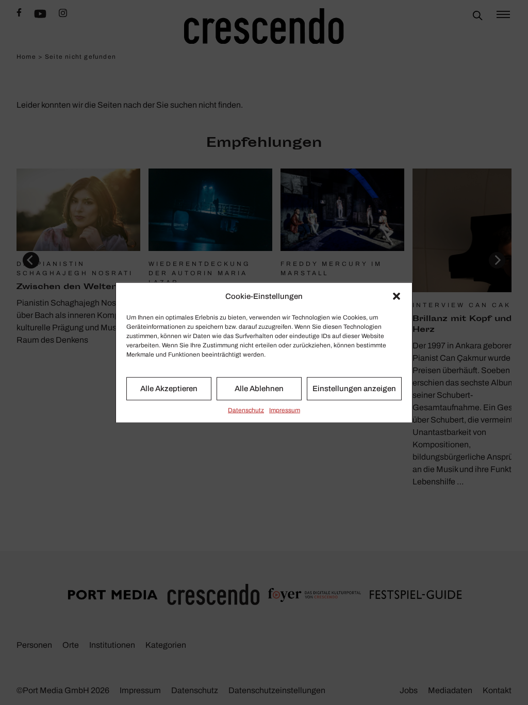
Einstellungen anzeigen (354, 388)
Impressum (284, 409)
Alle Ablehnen (259, 388)
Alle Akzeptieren (168, 388)
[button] (396, 296)
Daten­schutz (246, 409)
